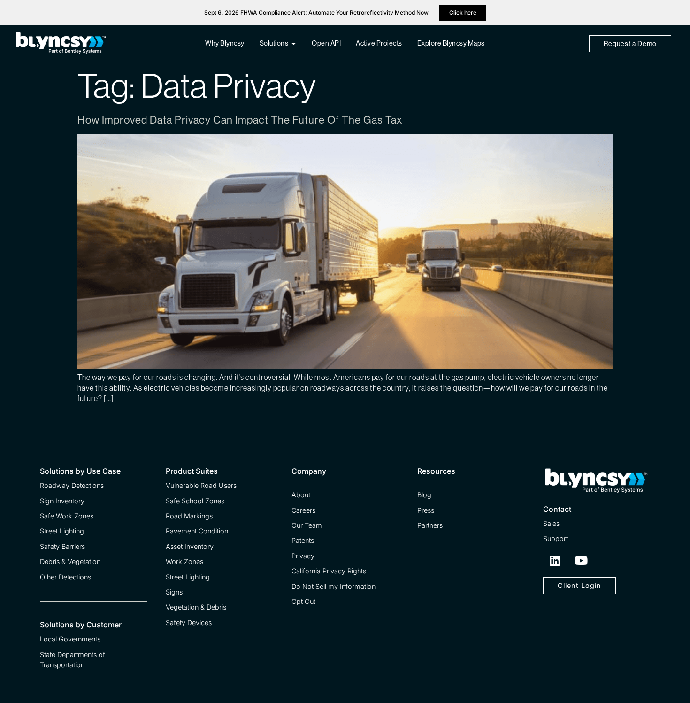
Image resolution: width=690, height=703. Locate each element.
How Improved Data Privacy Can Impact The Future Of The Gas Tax (239, 120)
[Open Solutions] (294, 44)
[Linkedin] (555, 560)
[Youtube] (581, 560)
